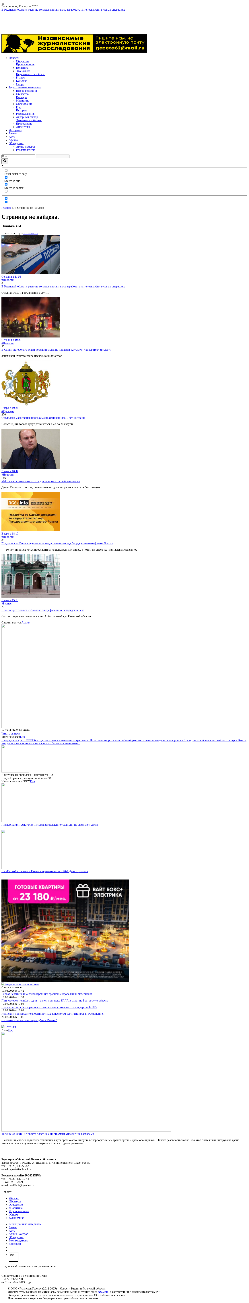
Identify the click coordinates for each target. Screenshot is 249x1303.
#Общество (16, 1204)
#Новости (7, 279)
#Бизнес (6, 603)
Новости (14, 57)
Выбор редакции (26, 90)
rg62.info (103, 1291)
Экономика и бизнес (29, 120)
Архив (26, 622)
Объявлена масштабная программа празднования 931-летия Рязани (43, 417)
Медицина (22, 100)
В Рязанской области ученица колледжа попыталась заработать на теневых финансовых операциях (63, 9)
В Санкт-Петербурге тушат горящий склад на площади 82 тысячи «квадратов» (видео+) (56, 349)
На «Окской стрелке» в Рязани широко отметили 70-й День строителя (44, 871)
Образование (24, 103)
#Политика (16, 1207)
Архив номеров (26, 146)
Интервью (15, 130)
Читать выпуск (10, 733)
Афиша (13, 140)
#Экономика (16, 1217)
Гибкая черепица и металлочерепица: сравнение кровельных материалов (46, 993)
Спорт (20, 84)
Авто (12, 136)
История (21, 110)
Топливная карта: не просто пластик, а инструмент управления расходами (47, 1133)
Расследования (25, 113)
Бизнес (20, 77)
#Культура (7, 411)
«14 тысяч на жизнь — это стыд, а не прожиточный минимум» (40, 481)
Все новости (30, 233)
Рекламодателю (25, 149)
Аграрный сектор (27, 117)
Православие (24, 123)
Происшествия (25, 64)
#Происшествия (19, 1211)
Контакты (15, 1243)
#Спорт (13, 1214)
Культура (21, 80)
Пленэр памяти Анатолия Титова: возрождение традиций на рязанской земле (49, 824)
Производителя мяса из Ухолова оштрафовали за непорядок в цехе (42, 610)
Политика (22, 67)
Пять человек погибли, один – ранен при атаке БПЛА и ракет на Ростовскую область (54, 1000)
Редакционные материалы (25, 87)
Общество (22, 61)
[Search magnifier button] (4, 161)
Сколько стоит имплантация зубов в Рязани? (29, 1020)
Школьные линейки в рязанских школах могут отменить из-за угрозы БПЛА (49, 1007)
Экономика (23, 71)
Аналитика (23, 126)
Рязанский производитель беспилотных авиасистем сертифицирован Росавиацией (52, 1013)
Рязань (5, 19)
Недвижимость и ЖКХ (30, 74)
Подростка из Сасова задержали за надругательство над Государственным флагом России (57, 543)
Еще (22, 736)
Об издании (16, 143)
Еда (18, 107)
